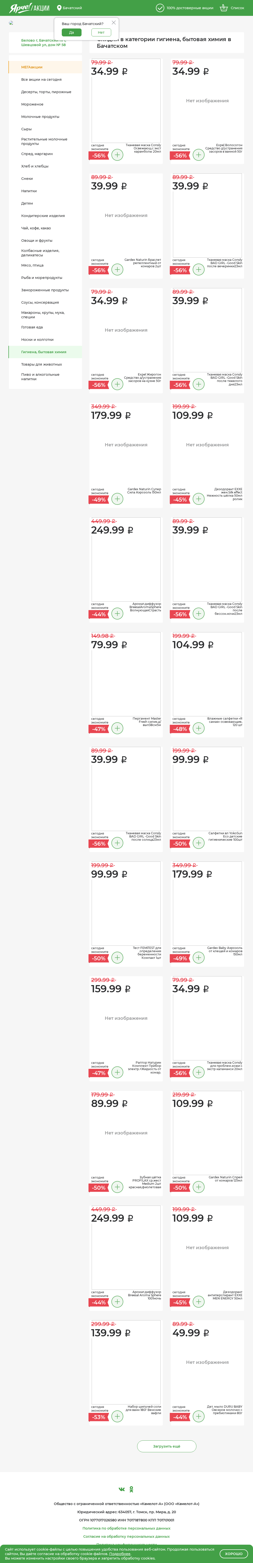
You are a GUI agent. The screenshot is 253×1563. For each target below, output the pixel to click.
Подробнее (119, 1554)
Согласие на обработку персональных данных (126, 1536)
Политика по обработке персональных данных (126, 1528)
